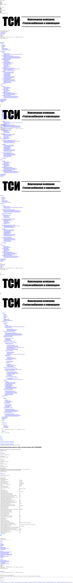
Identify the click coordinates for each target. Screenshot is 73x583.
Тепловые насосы (6, 65)
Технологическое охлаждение (6, 95)
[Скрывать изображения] (0, 9)
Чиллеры (3, 52)
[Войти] (0, 105)
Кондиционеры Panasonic (7, 64)
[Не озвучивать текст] (0, 12)
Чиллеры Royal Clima (7, 53)
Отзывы (3, 46)
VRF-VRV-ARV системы (7, 63)
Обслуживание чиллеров (7, 87)
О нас (3, 44)
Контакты (2, 101)
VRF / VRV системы (5, 89)
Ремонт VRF (5, 91)
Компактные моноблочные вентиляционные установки (12, 68)
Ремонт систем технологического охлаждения (10, 97)
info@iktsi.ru (2, 35)
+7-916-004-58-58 (2, 562)
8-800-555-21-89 (4, 32)
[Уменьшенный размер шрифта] (0, 1)
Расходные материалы (7, 66)
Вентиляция (5, 67)
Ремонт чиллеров (6, 88)
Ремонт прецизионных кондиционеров (9, 94)
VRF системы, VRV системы (6, 59)
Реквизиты (3, 45)
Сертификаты (4, 113)
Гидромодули (4, 83)
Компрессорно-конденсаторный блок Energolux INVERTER (12, 57)
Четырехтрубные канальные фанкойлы (9, 76)
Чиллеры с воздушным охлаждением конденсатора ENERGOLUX (13, 54)
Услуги (1, 84)
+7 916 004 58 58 (4, 563)
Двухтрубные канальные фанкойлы (9, 71)
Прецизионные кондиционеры (6, 58)
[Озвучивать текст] (0, 11)
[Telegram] (0, 436)
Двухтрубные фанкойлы (7, 73)
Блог (2, 47)
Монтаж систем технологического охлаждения (10, 96)
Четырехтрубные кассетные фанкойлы (9, 77)
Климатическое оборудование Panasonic (8, 62)
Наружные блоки (6, 60)
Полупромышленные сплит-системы (9, 79)
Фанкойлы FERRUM (7, 75)
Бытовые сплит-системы (7, 81)
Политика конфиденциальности (6, 49)
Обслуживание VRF (7, 90)
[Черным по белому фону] (0, 5)
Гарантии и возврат (3, 99)
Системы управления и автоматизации (9, 70)
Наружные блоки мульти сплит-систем (9, 80)
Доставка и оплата (4, 48)
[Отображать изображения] (0, 8)
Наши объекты (2, 100)
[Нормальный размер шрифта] (0, 2)
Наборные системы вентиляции (8, 69)
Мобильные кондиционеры (8, 82)
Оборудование (2, 51)
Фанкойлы (1, 555)
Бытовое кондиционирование (6, 78)
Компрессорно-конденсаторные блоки (7, 55)
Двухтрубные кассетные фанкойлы (9, 72)
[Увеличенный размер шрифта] (1, 3)
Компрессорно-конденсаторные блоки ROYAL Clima (11, 56)
